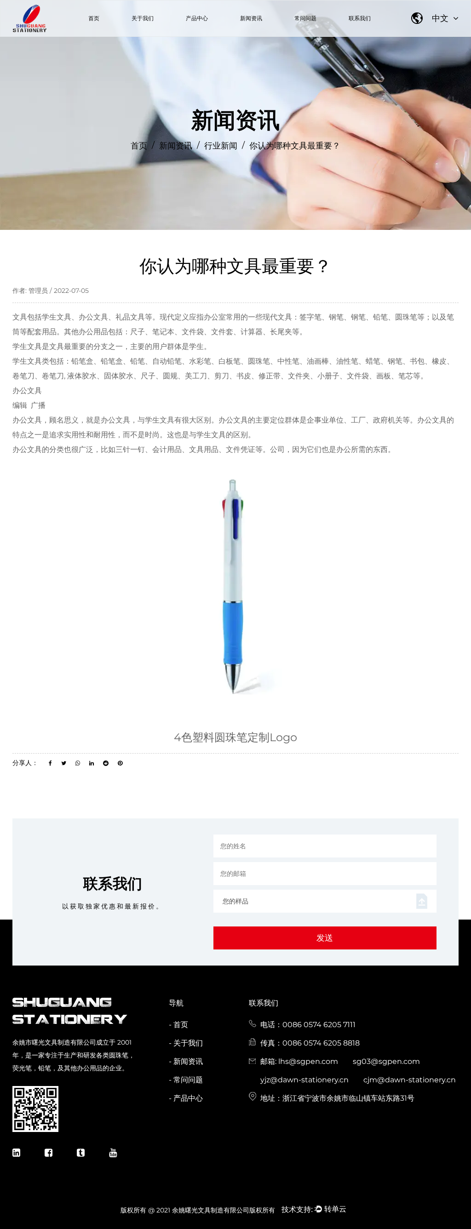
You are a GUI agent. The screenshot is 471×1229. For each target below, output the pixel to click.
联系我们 (360, 18)
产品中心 (197, 18)
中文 (441, 18)
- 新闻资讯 (186, 1061)
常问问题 (305, 18)
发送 (324, 938)
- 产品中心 (186, 1098)
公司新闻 (242, 35)
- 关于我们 (186, 1043)
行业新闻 (264, 34)
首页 (93, 18)
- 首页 (178, 1024)
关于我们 (143, 18)
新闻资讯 (251, 18)
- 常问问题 (186, 1079)
